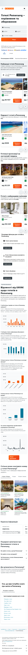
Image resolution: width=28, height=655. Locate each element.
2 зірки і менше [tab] (22, 476)
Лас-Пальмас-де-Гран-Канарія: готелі (12, 609)
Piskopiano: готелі (8, 599)
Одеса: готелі (7, 615)
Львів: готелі (7, 605)
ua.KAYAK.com (3, 629)
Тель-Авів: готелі (8, 601)
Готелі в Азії (14, 629)
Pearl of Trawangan (7, 91)
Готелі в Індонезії (22, 629)
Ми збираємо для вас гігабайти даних (12, 648)
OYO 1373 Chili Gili (7, 135)
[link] (7, 248)
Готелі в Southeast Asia (9, 630)
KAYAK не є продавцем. (8, 645)
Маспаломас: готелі (8, 617)
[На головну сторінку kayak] (9, 8)
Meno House (5, 216)
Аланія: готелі (7, 611)
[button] (2, 8)
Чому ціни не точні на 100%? (9, 651)
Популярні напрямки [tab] (8, 590)
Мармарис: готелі (8, 607)
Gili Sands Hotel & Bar (7, 177)
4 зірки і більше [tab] (6, 476)
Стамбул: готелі (7, 603)
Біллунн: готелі (7, 613)
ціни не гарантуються (8, 641)
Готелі (9, 629)
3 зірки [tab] (14, 476)
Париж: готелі (7, 619)
